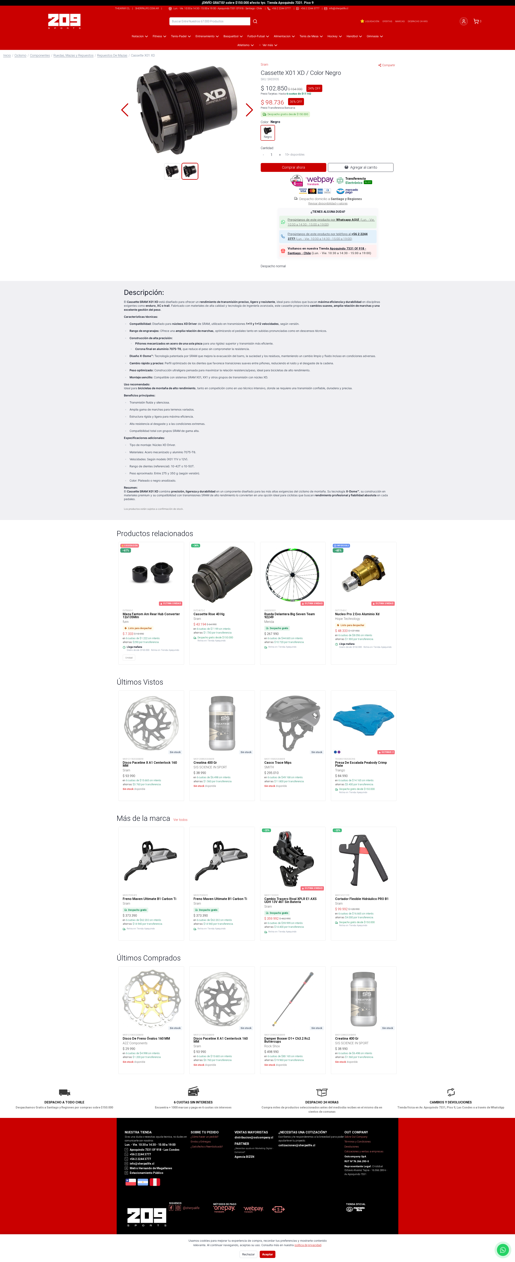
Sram (264, 64)
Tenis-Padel (178, 36)
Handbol (352, 36)
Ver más (268, 45)
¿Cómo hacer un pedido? (204, 1136)
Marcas (400, 21)
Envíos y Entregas (201, 1141)
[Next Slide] (249, 110)
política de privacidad (308, 1245)
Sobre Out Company (355, 1136)
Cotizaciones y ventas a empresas (363, 1151)
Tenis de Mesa (309, 36)
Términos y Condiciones (357, 1141)
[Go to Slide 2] (190, 171)
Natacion (138, 36)
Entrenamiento (205, 36)
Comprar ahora (293, 167)
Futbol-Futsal (256, 36)
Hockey (333, 36)
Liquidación (372, 21)
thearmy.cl (122, 8)
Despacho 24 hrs (417, 21)
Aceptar (267, 1254)
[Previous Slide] (125, 110)
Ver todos (180, 820)
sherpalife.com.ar (147, 8)
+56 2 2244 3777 (310, 8)
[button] (187, 110)
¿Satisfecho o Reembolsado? (207, 1146)
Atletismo (243, 45)
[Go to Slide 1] (172, 171)
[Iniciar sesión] (464, 21)
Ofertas (387, 21)
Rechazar (248, 1254)
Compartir (388, 65)
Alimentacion (282, 36)
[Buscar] (255, 21)
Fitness (157, 36)
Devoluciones (351, 1146)
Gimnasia (373, 36)
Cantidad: (267, 148)
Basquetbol (231, 36)
